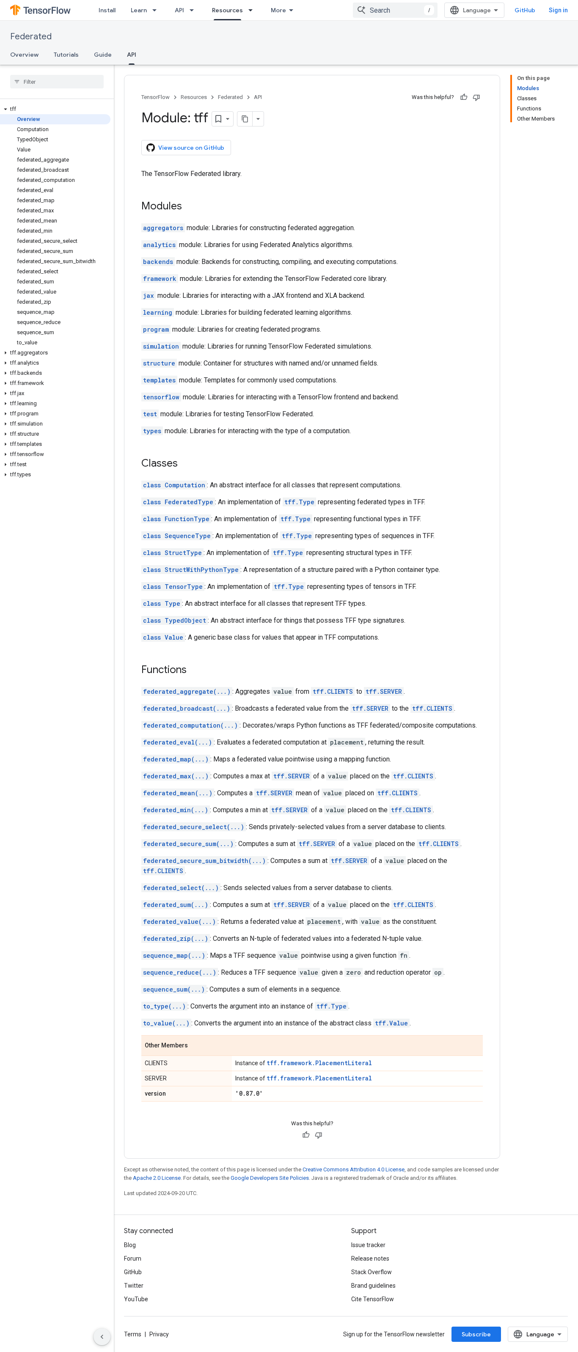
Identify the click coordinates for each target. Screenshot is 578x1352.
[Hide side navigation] (102, 1336)
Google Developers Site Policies (270, 1178)
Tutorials (66, 54)
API (179, 10)
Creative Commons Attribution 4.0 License (354, 1169)
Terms (132, 1334)
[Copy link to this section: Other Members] (196, 1046)
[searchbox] (57, 81)
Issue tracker (368, 1245)
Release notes (370, 1258)
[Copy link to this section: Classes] (186, 464)
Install (107, 10)
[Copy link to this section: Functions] (195, 670)
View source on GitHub (191, 147)
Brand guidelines (373, 1285)
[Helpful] (463, 97)
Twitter (133, 1285)
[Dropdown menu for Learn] (157, 10)
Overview (24, 54)
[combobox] (395, 10)
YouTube (136, 1299)
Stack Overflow (371, 1272)
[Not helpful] (476, 97)
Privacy (159, 1334)
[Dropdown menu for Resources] (253, 10)
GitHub (525, 10)
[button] (55, 109)
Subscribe (476, 1334)
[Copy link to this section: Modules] (190, 207)
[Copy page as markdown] (245, 119)
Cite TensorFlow (372, 1299)
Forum (132, 1258)
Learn (139, 10)
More (278, 10)
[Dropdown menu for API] (194, 10)
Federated (31, 36)
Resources (227, 10)
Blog (130, 1245)
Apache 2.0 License (157, 1178)
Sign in (558, 10)
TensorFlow (155, 97)
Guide (103, 54)
